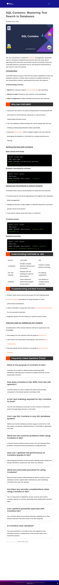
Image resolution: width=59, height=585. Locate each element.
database (31, 58)
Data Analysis (18, 132)
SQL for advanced (32, 90)
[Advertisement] (29, 560)
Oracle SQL (42, 335)
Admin (9, 21)
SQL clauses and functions (43, 308)
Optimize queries (12, 299)
